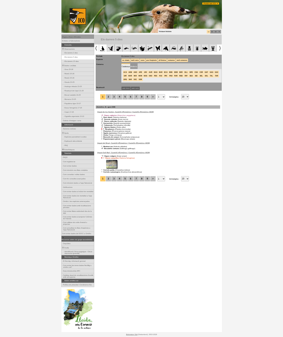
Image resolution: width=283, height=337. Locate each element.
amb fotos (126, 88)
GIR (125, 76)
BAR (160, 72)
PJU (160, 76)
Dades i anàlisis (70, 65)
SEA (191, 76)
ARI (145, 72)
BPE (191, 72)
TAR (216, 76)
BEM (176, 72)
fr (219, 32)
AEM (130, 72)
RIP (186, 76)
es (212, 32)
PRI (165, 76)
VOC (135, 79)
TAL (211, 76)
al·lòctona (162, 60)
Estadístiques (69, 150)
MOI (135, 76)
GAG (211, 72)
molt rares (135, 60)
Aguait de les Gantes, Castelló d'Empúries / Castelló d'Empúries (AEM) (125, 112)
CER (201, 72)
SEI (196, 76)
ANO (135, 72)
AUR (150, 72)
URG (125, 79)
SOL (206, 76)
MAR (130, 76)
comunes (171, 60)
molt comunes (182, 60)
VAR (130, 79)
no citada (125, 60)
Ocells (66, 248)
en (216, 32)
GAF (206, 72)
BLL (186, 72)
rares (142, 60)
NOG (145, 76)
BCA (166, 72)
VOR (140, 79)
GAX (216, 72)
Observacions (69, 49)
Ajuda (66, 133)
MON (140, 76)
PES (155, 76)
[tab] (125, 66)
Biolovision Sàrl (132, 334)
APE (140, 72)
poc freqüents (151, 60)
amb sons (135, 88)
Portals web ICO (210, 3)
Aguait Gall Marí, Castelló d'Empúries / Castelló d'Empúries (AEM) (123, 152)
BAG (155, 72)
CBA (196, 72)
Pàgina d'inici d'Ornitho (71, 37)
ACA (125, 72)
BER (181, 72)
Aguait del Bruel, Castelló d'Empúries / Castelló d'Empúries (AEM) (123, 143)
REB (181, 76)
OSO (150, 76)
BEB (170, 72)
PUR (176, 76)
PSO (170, 76)
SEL (201, 76)
